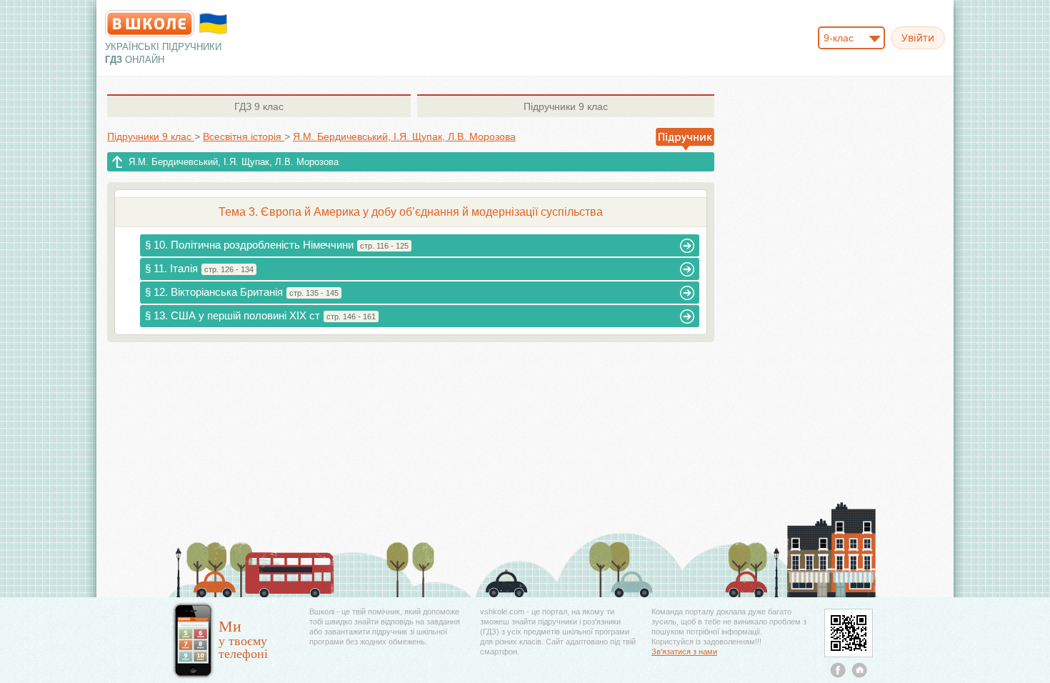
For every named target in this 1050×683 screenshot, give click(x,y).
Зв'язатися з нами (684, 651)
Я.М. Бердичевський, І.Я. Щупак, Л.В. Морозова (234, 161)
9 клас (259, 106)
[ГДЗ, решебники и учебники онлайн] (149, 23)
